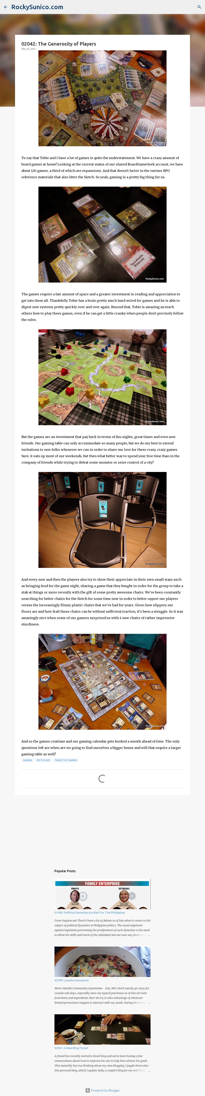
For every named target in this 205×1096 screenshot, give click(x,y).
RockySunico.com (37, 6)
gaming (27, 760)
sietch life (43, 760)
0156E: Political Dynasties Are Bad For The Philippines (89, 912)
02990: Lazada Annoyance (71, 980)
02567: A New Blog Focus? (71, 1048)
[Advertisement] (102, 829)
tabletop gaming (66, 760)
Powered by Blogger (105, 1090)
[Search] (199, 7)
